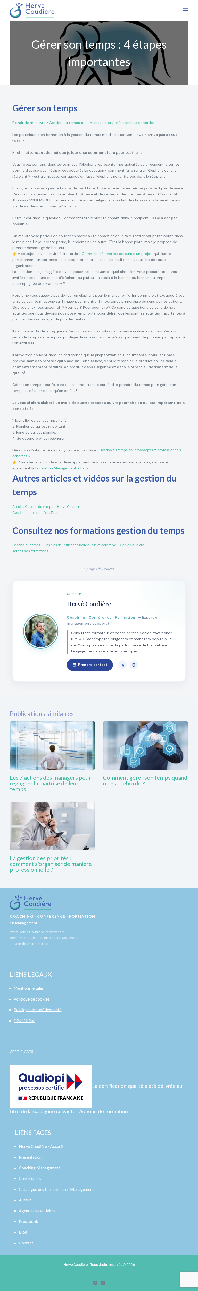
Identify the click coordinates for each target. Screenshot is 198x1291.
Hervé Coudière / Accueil (41, 1146)
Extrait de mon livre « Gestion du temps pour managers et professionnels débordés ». (85, 122)
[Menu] (185, 10)
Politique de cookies (32, 998)
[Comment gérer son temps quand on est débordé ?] (145, 745)
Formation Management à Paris (61, 468)
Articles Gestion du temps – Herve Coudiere (46, 507)
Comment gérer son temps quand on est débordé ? (145, 780)
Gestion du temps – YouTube (35, 512)
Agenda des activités (37, 1210)
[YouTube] (95, 1283)
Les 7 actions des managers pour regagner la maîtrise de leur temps (50, 783)
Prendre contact (92, 664)
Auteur (25, 1199)
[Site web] (133, 664)
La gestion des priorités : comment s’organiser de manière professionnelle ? (51, 864)
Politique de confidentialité (37, 1009)
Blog (23, 1231)
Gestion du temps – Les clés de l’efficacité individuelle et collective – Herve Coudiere (78, 545)
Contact (26, 1242)
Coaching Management (39, 1167)
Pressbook (28, 1221)
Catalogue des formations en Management (56, 1189)
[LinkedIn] (122, 664)
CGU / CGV (24, 1020)
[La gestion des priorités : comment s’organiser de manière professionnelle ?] (52, 826)
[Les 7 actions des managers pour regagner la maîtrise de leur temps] (52, 745)
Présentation (30, 1157)
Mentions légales (29, 988)
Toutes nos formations (30, 551)
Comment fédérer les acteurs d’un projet (117, 253)
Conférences (30, 1178)
